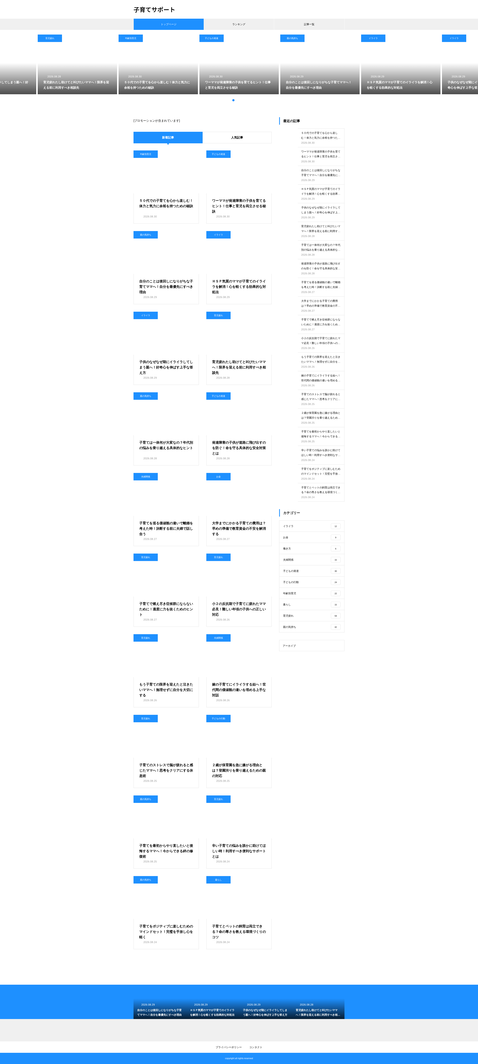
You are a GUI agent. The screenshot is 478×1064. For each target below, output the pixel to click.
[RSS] (136, 1058)
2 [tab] (233, 100)
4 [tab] (241, 100)
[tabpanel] (239, 64)
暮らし (218, 879)
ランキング (238, 24)
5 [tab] (244, 100)
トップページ (168, 24)
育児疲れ (49, 38)
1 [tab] (230, 100)
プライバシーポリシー (229, 1047)
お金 (218, 476)
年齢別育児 (130, 38)
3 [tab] (237, 100)
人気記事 (237, 137)
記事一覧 (309, 24)
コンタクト (255, 1047)
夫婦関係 (145, 476)
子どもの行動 (218, 718)
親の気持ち (292, 38)
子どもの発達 (211, 38)
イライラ (373, 38)
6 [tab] (248, 100)
